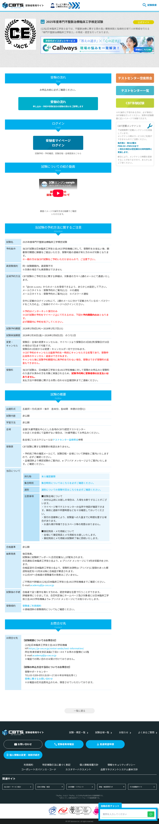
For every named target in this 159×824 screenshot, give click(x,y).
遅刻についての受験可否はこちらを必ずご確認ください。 (71, 489)
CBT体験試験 (135, 103)
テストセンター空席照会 (65, 439)
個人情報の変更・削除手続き (24, 754)
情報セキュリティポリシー (121, 764)
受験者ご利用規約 (32, 605)
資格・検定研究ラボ (106, 787)
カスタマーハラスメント (78, 769)
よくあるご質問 (146, 732)
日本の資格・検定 (43, 787)
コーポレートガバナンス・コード (38, 769)
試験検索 (152, 5)
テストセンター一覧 (135, 90)
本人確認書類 (48, 476)
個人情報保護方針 (89, 764)
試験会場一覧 (102, 732)
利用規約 (28, 764)
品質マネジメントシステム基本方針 (119, 769)
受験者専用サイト (34, 5)
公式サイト (143, 22)
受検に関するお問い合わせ (39, 678)
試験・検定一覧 (77, 732)
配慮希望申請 (107, 744)
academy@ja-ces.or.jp (42, 585)
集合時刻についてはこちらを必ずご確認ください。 (68, 483)
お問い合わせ (25, 744)
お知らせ (123, 732)
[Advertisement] (135, 215)
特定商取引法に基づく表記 (56, 764)
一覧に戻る (79, 710)
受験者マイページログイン (58, 142)
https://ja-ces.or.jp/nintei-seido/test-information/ (56, 648)
